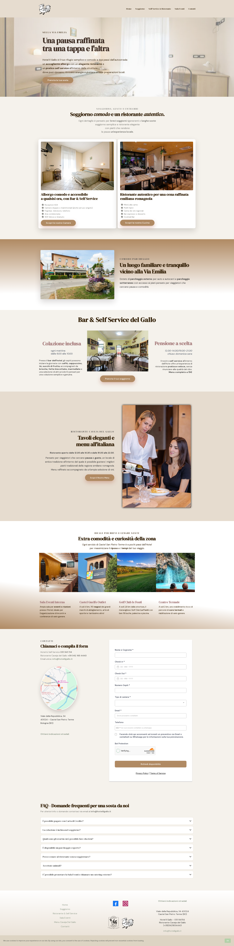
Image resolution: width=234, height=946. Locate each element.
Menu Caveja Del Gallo (65, 922)
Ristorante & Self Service (65, 913)
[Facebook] (116, 903)
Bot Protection (121, 743)
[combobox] (150, 703)
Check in (120, 662)
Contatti (65, 926)
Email (118, 710)
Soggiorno (65, 909)
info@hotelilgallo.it (172, 930)
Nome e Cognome (124, 650)
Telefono (119, 722)
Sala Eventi (65, 917)
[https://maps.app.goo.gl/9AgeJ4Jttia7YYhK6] (71, 688)
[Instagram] (125, 903)
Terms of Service (158, 773)
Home (65, 904)
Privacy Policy (142, 773)
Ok (228, 941)
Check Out (120, 673)
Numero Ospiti (122, 685)
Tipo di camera (123, 697)
